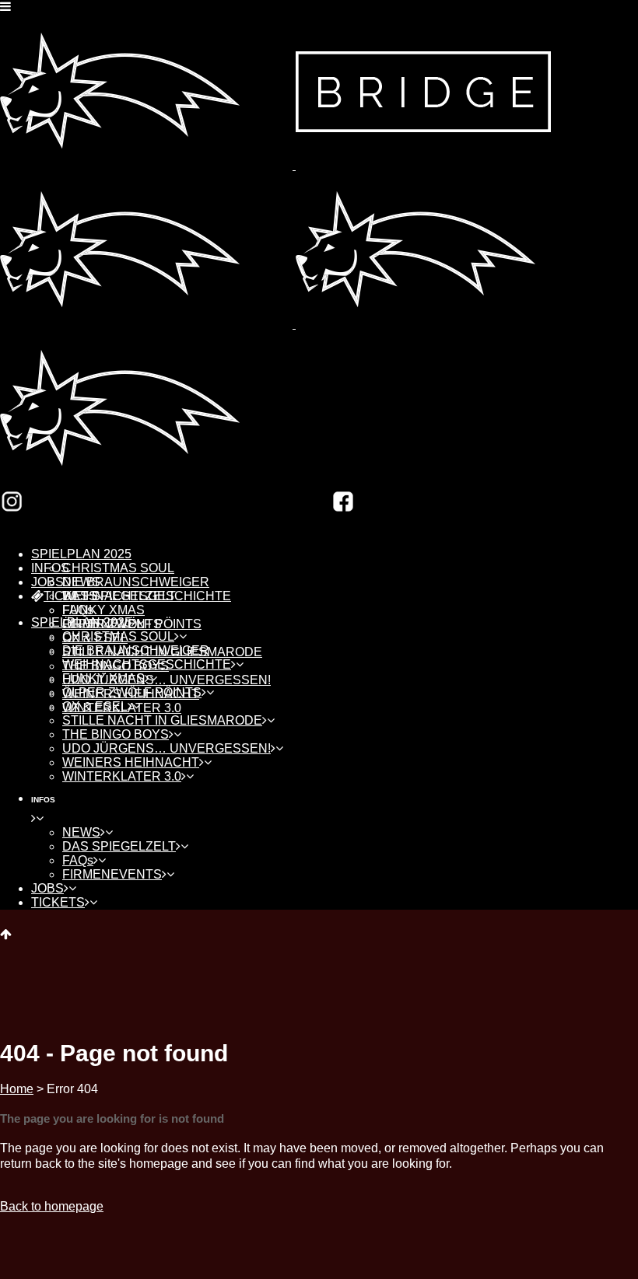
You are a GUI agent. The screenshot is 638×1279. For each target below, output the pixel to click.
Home (16, 1089)
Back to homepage (51, 1206)
